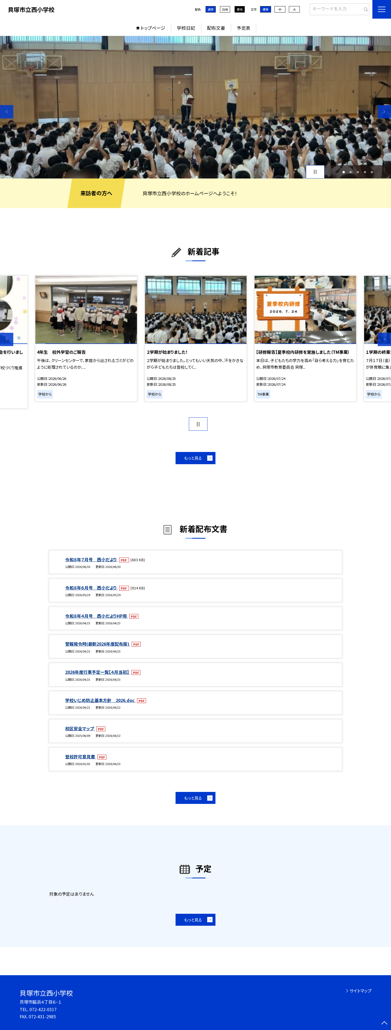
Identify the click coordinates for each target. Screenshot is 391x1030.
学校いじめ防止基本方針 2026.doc (100, 700)
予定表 (243, 27)
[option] (195, 107)
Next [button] (384, 111)
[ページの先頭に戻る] (384, 1023)
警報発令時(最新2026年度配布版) (97, 644)
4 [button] (365, 172)
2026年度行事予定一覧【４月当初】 (97, 672)
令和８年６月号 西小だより (91, 587)
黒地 (240, 9)
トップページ (153, 27)
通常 (211, 9)
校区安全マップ (80, 728)
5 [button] (372, 172)
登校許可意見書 (80, 756)
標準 (265, 9)
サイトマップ (361, 990)
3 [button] (358, 172)
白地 (225, 9)
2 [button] (351, 172)
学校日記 (186, 27)
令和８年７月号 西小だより (91, 559)
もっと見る (193, 458)
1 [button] (343, 172)
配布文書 (216, 27)
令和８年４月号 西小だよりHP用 (96, 616)
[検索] (364, 8)
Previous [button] (6, 111)
